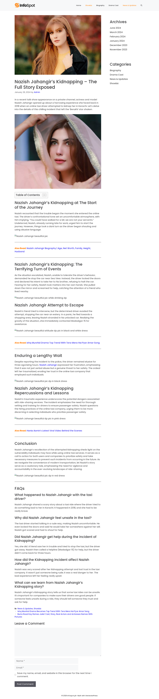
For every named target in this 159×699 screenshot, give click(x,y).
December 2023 (118, 45)
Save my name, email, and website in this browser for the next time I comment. (54, 675)
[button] (141, 5)
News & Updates (129, 5)
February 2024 (117, 36)
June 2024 (115, 27)
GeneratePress (91, 695)
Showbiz (88, 5)
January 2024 (117, 40)
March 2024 (116, 32)
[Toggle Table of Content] (43, 195)
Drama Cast (114, 5)
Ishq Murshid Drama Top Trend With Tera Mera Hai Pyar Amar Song (63, 342)
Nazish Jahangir (48, 364)
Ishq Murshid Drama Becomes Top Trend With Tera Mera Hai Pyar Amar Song (53, 611)
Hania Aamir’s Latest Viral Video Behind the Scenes (54, 430)
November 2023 (118, 49)
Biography (100, 5)
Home (78, 5)
